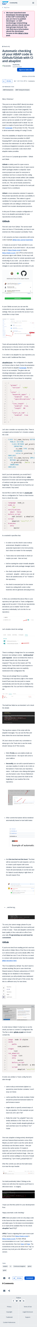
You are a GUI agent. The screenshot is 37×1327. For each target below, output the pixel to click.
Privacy (9, 1306)
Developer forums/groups (17, 15)
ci (10, 1266)
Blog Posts (6, 7)
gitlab (4, 1270)
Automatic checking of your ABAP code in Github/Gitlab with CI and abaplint (17, 56)
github (29, 1266)
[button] (3, 81)
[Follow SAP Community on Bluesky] (17, 1301)
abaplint (5, 1266)
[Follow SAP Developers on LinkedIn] (23, 1301)
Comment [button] (29, 1278)
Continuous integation (19, 1266)
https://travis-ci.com (8, 253)
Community (13, 3)
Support (27, 1317)
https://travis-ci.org (14, 250)
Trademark (9, 1317)
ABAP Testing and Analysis (22, 90)
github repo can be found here (23, 240)
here (22, 1244)
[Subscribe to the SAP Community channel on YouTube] (20, 1301)
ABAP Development (8, 90)
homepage (8, 128)
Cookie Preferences (9, 1322)
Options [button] (18, 73)
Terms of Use (28, 1306)
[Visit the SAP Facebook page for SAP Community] (13, 1301)
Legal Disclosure (28, 1312)
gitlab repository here (9, 960)
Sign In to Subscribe (25, 69)
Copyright (9, 1312)
